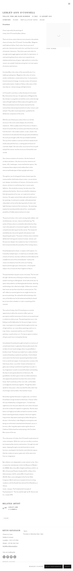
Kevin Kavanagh (13, 4)
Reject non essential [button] (53, 566)
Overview (7, 20)
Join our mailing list (9, 552)
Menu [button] (69, 4)
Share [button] (42, 20)
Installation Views (29, 20)
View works (51, 48)
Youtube (14, 556)
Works (15, 20)
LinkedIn (4, 556)
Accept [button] (67, 566)
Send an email (7, 556)
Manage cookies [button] (9, 561)
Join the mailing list (11, 556)
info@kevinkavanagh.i (10, 546)
